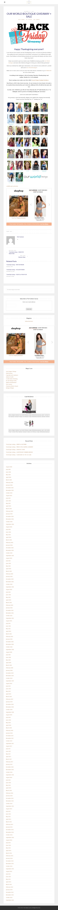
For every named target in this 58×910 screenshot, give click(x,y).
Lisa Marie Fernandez (40, 217)
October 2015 (9, 803)
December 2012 (10, 892)
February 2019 (9, 699)
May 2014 (8, 848)
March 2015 (9, 821)
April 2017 (8, 756)
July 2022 (8, 592)
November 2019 (10, 675)
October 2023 (9, 553)
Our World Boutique (32, 67)
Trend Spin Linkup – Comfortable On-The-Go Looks (18, 454)
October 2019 (9, 678)
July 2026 (8, 469)
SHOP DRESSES (42, 190)
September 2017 (10, 743)
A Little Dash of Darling (12, 378)
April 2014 (8, 850)
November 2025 (10, 490)
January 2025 (9, 513)
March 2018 (9, 727)
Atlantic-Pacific (10, 377)
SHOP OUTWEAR (38, 192)
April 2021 (8, 631)
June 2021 (8, 626)
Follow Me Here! (29, 321)
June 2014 (8, 845)
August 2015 (9, 808)
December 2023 (10, 547)
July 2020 (8, 654)
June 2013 (8, 876)
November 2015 (10, 801)
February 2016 (9, 793)
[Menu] (4, 2)
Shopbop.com (18, 191)
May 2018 (8, 722)
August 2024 (9, 527)
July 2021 (8, 623)
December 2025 (10, 487)
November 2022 (10, 581)
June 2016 (8, 782)
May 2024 (8, 534)
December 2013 (10, 861)
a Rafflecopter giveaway (12, 186)
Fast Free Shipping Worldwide (19, 218)
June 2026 (8, 472)
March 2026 (9, 480)
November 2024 (10, 519)
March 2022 (9, 602)
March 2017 (9, 759)
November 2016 (10, 769)
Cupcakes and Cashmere (12, 375)
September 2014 (10, 837)
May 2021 (8, 628)
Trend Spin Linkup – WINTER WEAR (15, 264)
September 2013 (10, 868)
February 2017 (9, 761)
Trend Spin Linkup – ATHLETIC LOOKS (15, 449)
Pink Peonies (9, 373)
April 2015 (8, 819)
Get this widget (44, 224)
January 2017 (9, 764)
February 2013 (9, 887)
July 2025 (8, 498)
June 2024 (8, 532)
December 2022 (10, 579)
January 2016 (9, 795)
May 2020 (8, 660)
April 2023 (8, 568)
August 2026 (9, 466)
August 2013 (9, 871)
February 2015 (9, 824)
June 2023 (8, 563)
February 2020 (9, 667)
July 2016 (8, 780)
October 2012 (9, 897)
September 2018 (10, 712)
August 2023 (9, 558)
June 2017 (8, 751)
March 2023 (9, 571)
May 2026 (8, 474)
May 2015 (8, 816)
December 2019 (10, 673)
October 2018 (9, 709)
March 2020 (9, 665)
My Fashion (29, 19)
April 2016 (8, 788)
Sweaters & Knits (31, 224)
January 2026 (9, 485)
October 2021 (9, 615)
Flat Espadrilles (20, 224)
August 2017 (9, 746)
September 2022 (10, 587)
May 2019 (8, 691)
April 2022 (8, 600)
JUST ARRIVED (33, 190)
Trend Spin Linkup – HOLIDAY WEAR (15, 269)
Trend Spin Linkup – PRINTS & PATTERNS (16, 444)
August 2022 (9, 589)
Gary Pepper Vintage (11, 371)
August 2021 (9, 620)
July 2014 (8, 842)
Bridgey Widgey (10, 388)
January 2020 (9, 670)
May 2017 (8, 754)
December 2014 (10, 829)
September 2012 (10, 900)
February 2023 (9, 573)
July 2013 (8, 874)
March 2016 (9, 790)
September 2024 (10, 524)
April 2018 (8, 725)
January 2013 (9, 889)
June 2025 (8, 500)
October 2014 (9, 835)
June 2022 (8, 594)
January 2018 (9, 733)
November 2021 (10, 613)
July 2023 (8, 560)
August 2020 (9, 652)
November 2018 (10, 707)
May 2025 (8, 503)
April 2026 (8, 477)
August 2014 (9, 840)
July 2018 (8, 717)
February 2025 (9, 511)
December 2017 (10, 735)
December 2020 (10, 641)
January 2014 (9, 858)
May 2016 (8, 785)
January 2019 (9, 701)
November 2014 (10, 832)
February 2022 (9, 605)
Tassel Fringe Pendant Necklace (40, 80)
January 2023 (9, 576)
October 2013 (9, 866)
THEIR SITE (48, 70)
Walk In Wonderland (11, 382)
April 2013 (8, 881)
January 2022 (9, 607)
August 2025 (9, 495)
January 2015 (9, 827)
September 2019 (10, 681)
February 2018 (9, 730)
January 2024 (9, 545)
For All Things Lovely (11, 380)
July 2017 (8, 748)
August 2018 (9, 714)
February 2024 (9, 542)
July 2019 (8, 686)
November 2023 (10, 550)
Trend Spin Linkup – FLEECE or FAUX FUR (16, 274)
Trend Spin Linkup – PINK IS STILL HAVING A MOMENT (19, 447)
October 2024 (9, 521)
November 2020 (10, 644)
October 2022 (9, 584)
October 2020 (9, 647)
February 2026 (9, 482)
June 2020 (8, 657)
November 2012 (10, 895)
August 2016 (9, 777)
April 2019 (8, 694)
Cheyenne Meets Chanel (12, 386)
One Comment (37, 19)
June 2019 (8, 688)
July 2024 (8, 529)
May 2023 (8, 566)
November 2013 (10, 863)
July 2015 (8, 811)
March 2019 (9, 696)
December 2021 (10, 610)
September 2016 (10, 774)
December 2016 (10, 767)
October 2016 (9, 772)
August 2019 (9, 683)
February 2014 (9, 855)
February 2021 (9, 636)
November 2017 (10, 738)
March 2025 (9, 508)
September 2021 (10, 618)
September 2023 (10, 555)
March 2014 (9, 853)
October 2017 (9, 741)
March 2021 (9, 634)
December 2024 (10, 516)
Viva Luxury (9, 384)
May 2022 (8, 597)
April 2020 (8, 662)
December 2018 (10, 704)
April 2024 (8, 537)
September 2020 (10, 649)
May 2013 (8, 879)
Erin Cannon (21, 19)
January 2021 (9, 639)
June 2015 (8, 814)
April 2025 (8, 506)
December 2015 (10, 798)
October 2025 (9, 493)
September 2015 (10, 806)
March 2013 (9, 884)
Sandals (14, 224)
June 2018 (8, 720)
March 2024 (9, 540)
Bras (25, 224)
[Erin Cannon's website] (17, 239)
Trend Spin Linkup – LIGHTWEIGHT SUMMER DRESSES (19, 452)
